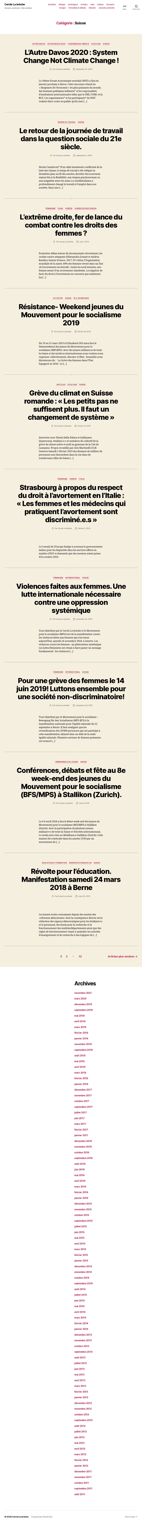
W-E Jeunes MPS (81, 298)
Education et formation (54, 863)
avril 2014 (79, 1312)
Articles (84, 4)
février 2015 (81, 1255)
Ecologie (96, 44)
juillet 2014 (80, 1294)
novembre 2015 (83, 1209)
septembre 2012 (83, 1420)
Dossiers (110, 4)
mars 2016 (80, 1186)
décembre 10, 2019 (84, 69)
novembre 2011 (82, 1477)
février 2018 (81, 1078)
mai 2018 (79, 1061)
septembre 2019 (83, 1010)
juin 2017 (79, 1118)
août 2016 (80, 1163)
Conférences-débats (78, 44)
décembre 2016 (83, 1141)
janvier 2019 (81, 1038)
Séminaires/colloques (66, 762)
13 (80, 956)
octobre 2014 (81, 1277)
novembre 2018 (83, 1044)
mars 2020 (80, 998)
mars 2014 (80, 1317)
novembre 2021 (83, 993)
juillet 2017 (80, 1112)
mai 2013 (79, 1374)
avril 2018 (79, 1067)
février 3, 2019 (84, 528)
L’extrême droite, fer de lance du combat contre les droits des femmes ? (71, 225)
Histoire (92, 8)
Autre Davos (38, 44)
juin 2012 (79, 1437)
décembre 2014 (83, 1266)
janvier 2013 (81, 1397)
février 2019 (81, 1032)
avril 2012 (79, 1448)
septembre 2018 (83, 1050)
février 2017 (81, 1129)
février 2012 (81, 1460)
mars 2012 (80, 1454)
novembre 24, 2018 (84, 619)
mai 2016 (79, 1175)
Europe (62, 8)
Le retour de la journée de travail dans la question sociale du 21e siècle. (71, 138)
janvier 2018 (81, 1084)
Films (60, 208)
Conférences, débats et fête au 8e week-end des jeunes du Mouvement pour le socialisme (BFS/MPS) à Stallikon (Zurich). (71, 782)
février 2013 (81, 1391)
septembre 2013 (83, 1351)
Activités (52, 4)
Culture (100, 4)
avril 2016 (79, 1181)
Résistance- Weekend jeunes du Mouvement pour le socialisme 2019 (71, 314)
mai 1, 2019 (84, 242)
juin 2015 (79, 1232)
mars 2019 (80, 1027)
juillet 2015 (80, 1226)
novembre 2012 (83, 1408)
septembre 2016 (83, 1158)
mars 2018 (80, 1072)
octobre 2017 (81, 1101)
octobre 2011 (81, 1483)
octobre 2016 (81, 1152)
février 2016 (81, 1192)
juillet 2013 (80, 1363)
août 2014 (80, 1289)
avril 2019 (79, 1021)
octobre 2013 (81, 1346)
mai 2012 (79, 1443)
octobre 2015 (81, 1215)
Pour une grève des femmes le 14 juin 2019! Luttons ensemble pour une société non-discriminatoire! (71, 688)
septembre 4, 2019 (84, 155)
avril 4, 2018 (84, 803)
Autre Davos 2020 (56, 44)
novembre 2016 (83, 1146)
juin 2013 (79, 1369)
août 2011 (79, 1494)
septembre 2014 (83, 1283)
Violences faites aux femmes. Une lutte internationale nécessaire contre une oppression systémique (71, 598)
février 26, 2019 (84, 331)
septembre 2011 (83, 1488)
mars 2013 (80, 1386)
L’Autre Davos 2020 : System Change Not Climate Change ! (71, 56)
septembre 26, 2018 (84, 705)
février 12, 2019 (84, 426)
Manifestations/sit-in (80, 863)
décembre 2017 (83, 1089)
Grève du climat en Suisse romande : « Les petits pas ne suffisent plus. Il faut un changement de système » (71, 405)
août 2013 (79, 1357)
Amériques (73, 4)
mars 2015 (80, 1249)
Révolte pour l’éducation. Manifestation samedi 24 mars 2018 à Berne (71, 879)
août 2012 (79, 1426)
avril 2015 (79, 1243)
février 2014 (81, 1323)
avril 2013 (79, 1380)
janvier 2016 (81, 1198)
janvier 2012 (81, 1465)
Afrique (62, 4)
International (72, 578)
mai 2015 (79, 1237)
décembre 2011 (83, 1471)
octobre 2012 (81, 1414)
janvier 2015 (81, 1260)
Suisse (81, 122)
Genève (68, 208)
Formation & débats (77, 8)
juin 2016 (79, 1169)
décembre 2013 (83, 1334)
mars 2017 (80, 1124)
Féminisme (50, 208)
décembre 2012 (83, 1403)
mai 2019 (79, 1015)
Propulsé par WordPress (41, 1517)
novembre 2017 (83, 1095)
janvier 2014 (81, 1329)
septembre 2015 (83, 1220)
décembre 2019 (83, 1004)
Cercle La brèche (14, 4)
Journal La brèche (106, 8)
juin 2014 (79, 1300)
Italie (82, 479)
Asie (92, 4)
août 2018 (80, 1055)
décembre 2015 (83, 1203)
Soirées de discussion (86, 208)
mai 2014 (79, 1306)
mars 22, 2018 (84, 896)
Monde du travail (67, 122)
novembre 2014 (83, 1272)
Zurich (106, 44)
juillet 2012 (80, 1431)
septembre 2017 (83, 1106)
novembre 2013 (83, 1340)
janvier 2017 (81, 1135)
